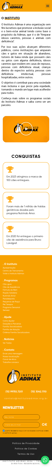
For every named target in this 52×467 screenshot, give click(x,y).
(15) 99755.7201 (14, 391)
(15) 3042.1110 (38, 391)
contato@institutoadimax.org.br (26, 398)
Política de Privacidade (26, 443)
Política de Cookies (26, 449)
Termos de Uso (26, 454)
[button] (47, 5)
